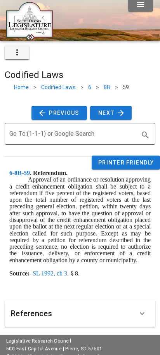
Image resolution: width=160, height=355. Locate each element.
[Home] (29, 37)
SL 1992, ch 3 (50, 273)
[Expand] (142, 313)
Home (21, 87)
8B (107, 87)
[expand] (17, 52)
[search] (145, 135)
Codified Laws (58, 87)
